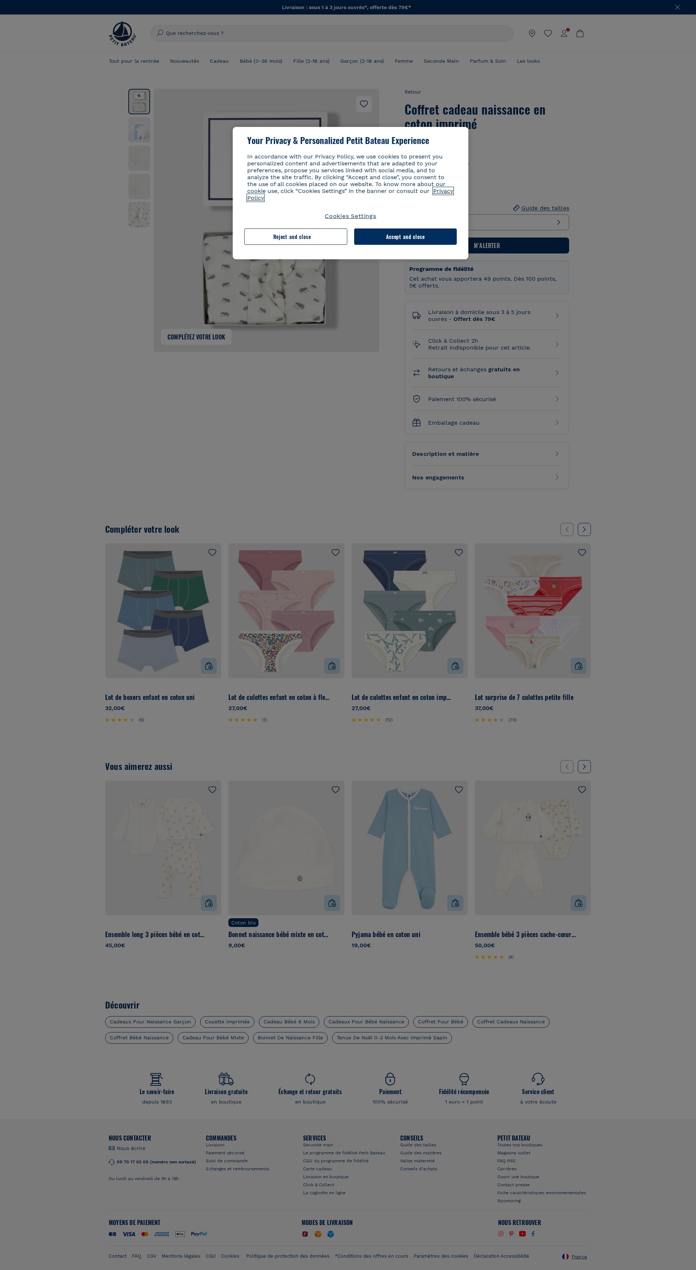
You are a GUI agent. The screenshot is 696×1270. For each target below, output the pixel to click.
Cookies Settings (350, 216)
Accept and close (405, 236)
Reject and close (292, 236)
